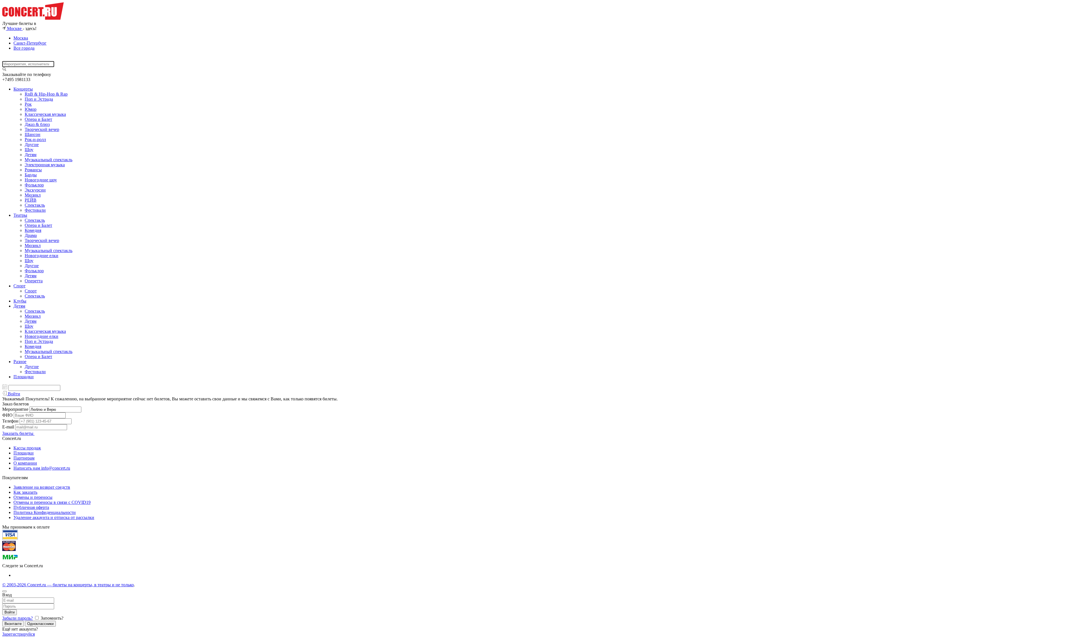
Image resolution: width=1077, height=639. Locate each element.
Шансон (32, 134)
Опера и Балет (38, 119)
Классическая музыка (45, 114)
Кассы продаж (27, 448)
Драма (31, 235)
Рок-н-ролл (35, 139)
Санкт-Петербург (30, 43)
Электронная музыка (45, 164)
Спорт (19, 285)
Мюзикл (33, 195)
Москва (20, 38)
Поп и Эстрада (39, 99)
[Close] (4, 591)
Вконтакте (13, 624)
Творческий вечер (42, 129)
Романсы (33, 169)
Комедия (33, 230)
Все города (23, 48)
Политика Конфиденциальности (44, 512)
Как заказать (25, 492)
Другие (32, 144)
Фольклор (34, 185)
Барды (31, 174)
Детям (30, 154)
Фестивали (35, 210)
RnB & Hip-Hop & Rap (46, 94)
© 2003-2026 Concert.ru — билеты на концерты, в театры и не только (68, 584)
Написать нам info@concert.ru (41, 468)
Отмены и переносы (32, 497)
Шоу (29, 149)
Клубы (19, 301)
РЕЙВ (30, 200)
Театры (20, 215)
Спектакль (35, 205)
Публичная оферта (31, 507)
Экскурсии (35, 190)
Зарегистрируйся (18, 634)
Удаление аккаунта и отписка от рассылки (53, 517)
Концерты (23, 89)
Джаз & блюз (37, 124)
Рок (28, 104)
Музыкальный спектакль (48, 159)
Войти (9, 612)
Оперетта (34, 280)
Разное (19, 361)
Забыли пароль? (17, 618)
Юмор (30, 109)
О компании (25, 463)
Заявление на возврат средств (41, 487)
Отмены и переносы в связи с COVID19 (52, 502)
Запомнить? (51, 618)
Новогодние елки (41, 255)
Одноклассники (40, 624)
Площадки (23, 376)
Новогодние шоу (41, 179)
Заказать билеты (18, 433)
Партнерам (23, 458)
